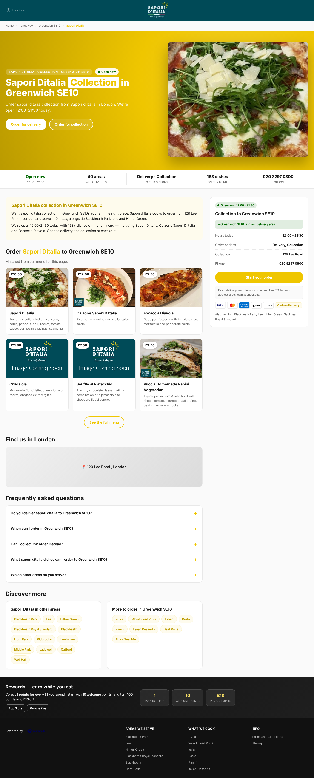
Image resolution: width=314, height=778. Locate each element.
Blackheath (69, 629)
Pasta (186, 619)
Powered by (14, 731)
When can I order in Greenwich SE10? (42, 528)
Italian (169, 619)
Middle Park (22, 649)
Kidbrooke (44, 639)
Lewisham (67, 639)
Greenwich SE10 (49, 25)
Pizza (119, 619)
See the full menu (104, 422)
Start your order (259, 277)
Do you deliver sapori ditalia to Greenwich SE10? (51, 513)
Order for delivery (26, 124)
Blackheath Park (25, 619)
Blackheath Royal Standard (33, 629)
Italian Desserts (144, 629)
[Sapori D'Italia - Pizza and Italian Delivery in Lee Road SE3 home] (157, 10)
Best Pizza (171, 629)
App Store (15, 708)
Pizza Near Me (126, 639)
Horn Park (21, 639)
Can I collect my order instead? (37, 544)
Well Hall (20, 659)
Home (10, 25)
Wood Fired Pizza (144, 619)
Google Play (38, 708)
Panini (120, 629)
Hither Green (69, 619)
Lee (48, 619)
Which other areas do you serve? (38, 575)
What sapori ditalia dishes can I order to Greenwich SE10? (59, 559)
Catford (66, 649)
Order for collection (71, 124)
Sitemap (257, 743)
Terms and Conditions (267, 736)
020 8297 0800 (278, 176)
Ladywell (46, 649)
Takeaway (26, 25)
